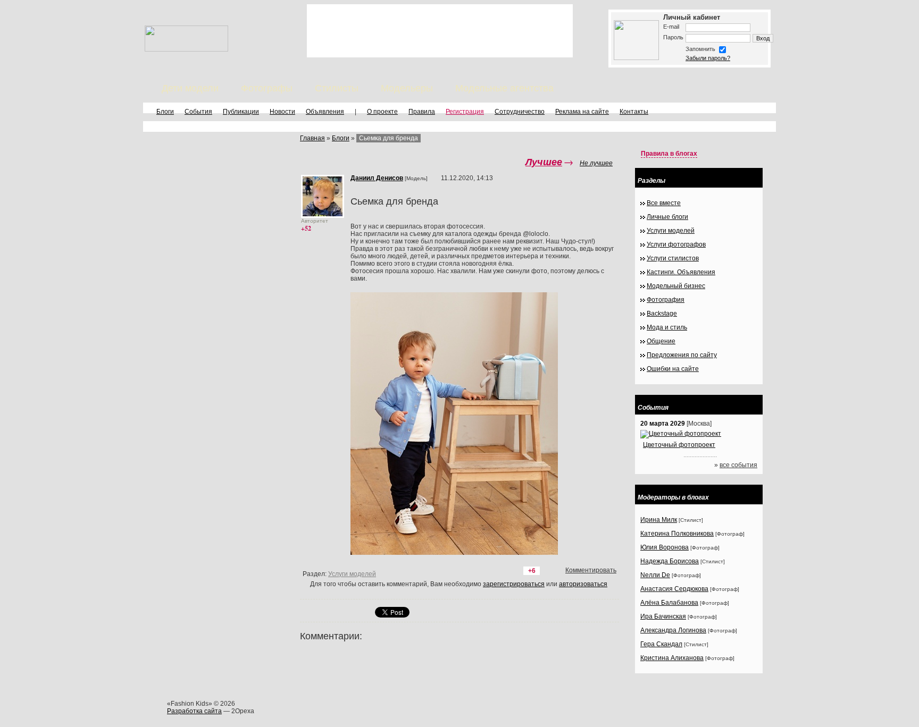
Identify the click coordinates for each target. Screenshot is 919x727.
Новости (282, 111)
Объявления (325, 111)
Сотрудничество (520, 111)
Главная (312, 138)
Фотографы (267, 88)
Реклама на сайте (582, 111)
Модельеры (407, 88)
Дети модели (190, 88)
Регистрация (465, 111)
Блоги (165, 111)
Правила (421, 111)
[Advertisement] (440, 30)
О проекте (382, 111)
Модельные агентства (504, 88)
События (198, 111)
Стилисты (336, 88)
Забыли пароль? (708, 58)
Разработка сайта (194, 711)
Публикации (241, 111)
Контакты (634, 111)
